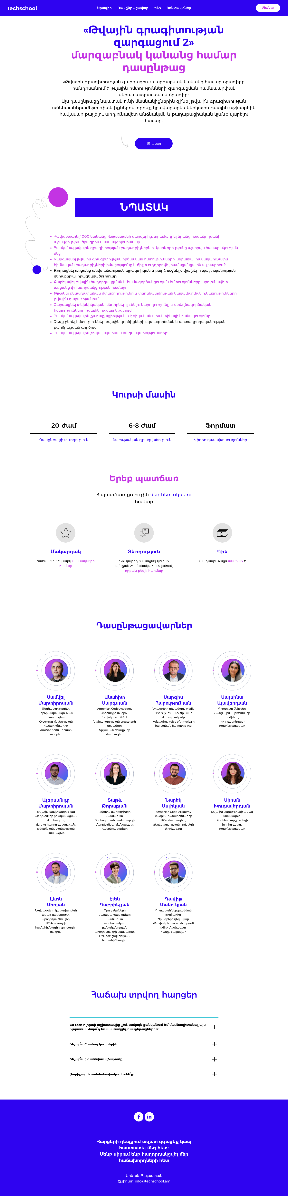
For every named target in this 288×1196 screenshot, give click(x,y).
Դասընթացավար (133, 8)
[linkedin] (149, 1116)
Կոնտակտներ (179, 8)
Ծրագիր (104, 8)
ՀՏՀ (157, 8)
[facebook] (138, 1116)
